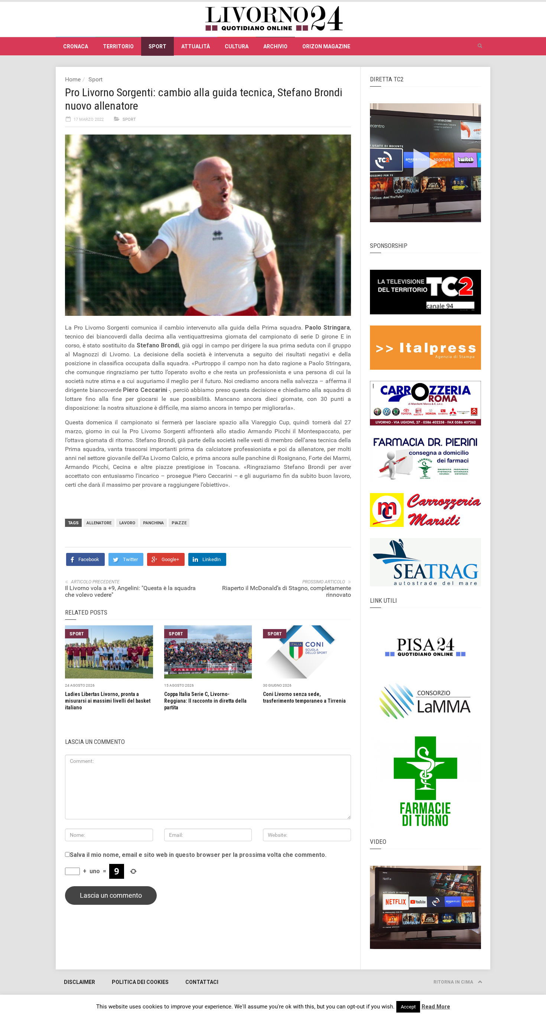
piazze (179, 523)
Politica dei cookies (140, 982)
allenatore (99, 523)
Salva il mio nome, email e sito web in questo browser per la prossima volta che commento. (198, 855)
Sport (157, 46)
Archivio (275, 46)
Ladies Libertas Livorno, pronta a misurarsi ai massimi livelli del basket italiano (107, 700)
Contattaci (201, 982)
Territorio (118, 46)
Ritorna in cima (453, 982)
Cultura (236, 46)
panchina (153, 523)
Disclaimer (79, 982)
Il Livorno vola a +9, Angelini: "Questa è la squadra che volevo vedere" (130, 591)
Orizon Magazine (326, 46)
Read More (436, 1006)
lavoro (127, 523)
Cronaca (75, 46)
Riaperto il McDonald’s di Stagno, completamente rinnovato (286, 591)
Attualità (195, 46)
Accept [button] (408, 1007)
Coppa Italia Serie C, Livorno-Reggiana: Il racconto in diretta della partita (205, 700)
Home (73, 79)
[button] (479, 46)
